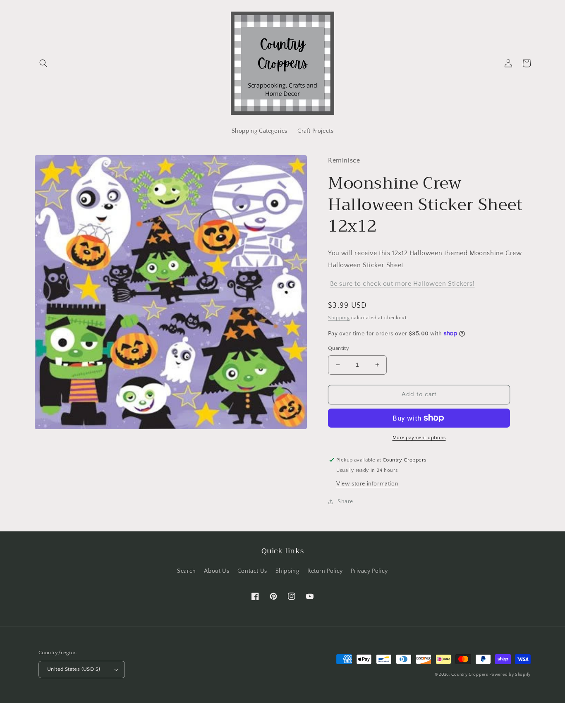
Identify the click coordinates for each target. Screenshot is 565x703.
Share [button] (345, 501)
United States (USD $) (73, 669)
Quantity (338, 348)
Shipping (339, 317)
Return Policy (325, 571)
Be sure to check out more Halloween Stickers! (402, 283)
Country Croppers (469, 674)
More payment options (419, 437)
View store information (367, 484)
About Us (216, 571)
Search (186, 571)
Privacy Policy (369, 571)
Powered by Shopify (510, 674)
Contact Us (252, 571)
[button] (43, 63)
